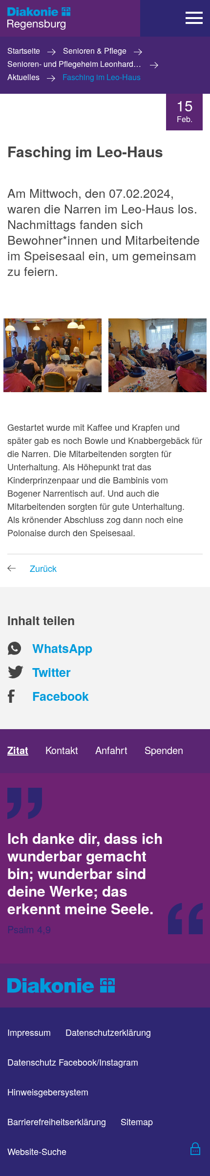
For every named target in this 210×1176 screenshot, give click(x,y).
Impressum (29, 1032)
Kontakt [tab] (61, 750)
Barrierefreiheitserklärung (56, 1121)
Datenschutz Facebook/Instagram (72, 1061)
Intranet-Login (188, 1151)
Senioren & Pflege (94, 51)
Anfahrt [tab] (111, 750)
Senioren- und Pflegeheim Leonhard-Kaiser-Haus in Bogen (86, 64)
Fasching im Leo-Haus (102, 77)
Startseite (23, 51)
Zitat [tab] (17, 750)
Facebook (60, 696)
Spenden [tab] (164, 750)
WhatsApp (62, 648)
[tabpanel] (105, 868)
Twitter (51, 672)
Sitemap (137, 1121)
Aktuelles (23, 77)
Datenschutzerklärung (108, 1032)
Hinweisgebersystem (47, 1091)
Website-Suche (36, 1151)
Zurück (43, 568)
